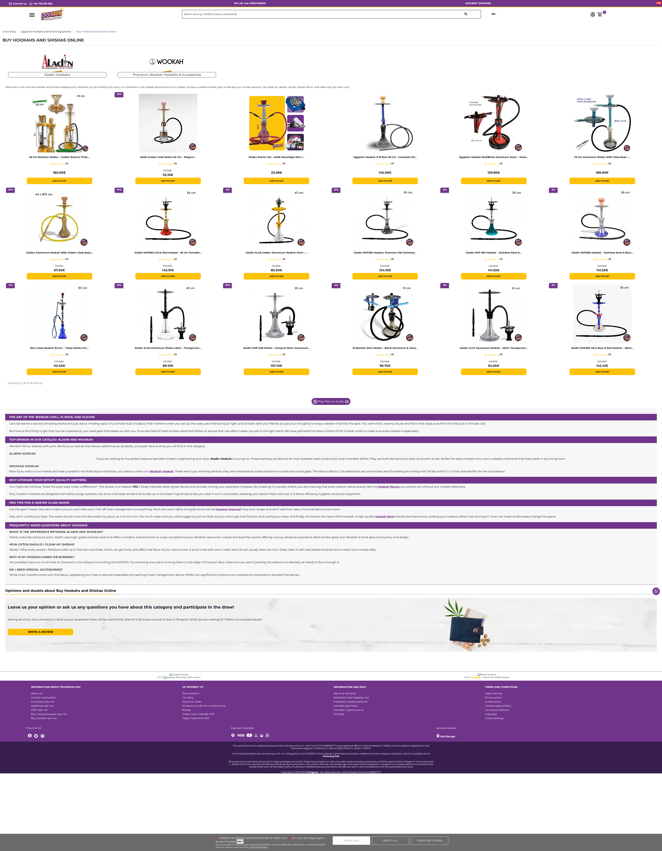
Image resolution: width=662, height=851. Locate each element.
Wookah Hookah (161, 471)
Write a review (40, 632)
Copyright (491, 714)
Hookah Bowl (385, 516)
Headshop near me (42, 705)
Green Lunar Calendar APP (198, 714)
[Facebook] (30, 736)
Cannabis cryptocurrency (349, 709)
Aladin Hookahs (57, 75)
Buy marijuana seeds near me (49, 714)
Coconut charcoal (228, 509)
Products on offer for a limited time (203, 705)
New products (190, 693)
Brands (186, 709)
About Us (36, 693)
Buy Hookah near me (44, 718)
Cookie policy (493, 701)
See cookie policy (259, 847)
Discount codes (191, 701)
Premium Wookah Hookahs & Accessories (167, 75)
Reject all (390, 840)
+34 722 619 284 (42, 3)
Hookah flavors (389, 486)
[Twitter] (36, 736)
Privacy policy (493, 697)
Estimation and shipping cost (351, 697)
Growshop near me (42, 701)
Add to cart (59, 181)
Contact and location (43, 697)
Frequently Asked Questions (351, 701)
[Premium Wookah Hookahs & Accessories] (167, 64)
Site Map (339, 714)
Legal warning (493, 693)
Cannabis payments (345, 705)
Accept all (351, 840)
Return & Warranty (345, 693)
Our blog (187, 697)
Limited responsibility (498, 705)
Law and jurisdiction (497, 709)
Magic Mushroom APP (196, 718)
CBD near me (39, 709)
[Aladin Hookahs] (57, 64)
